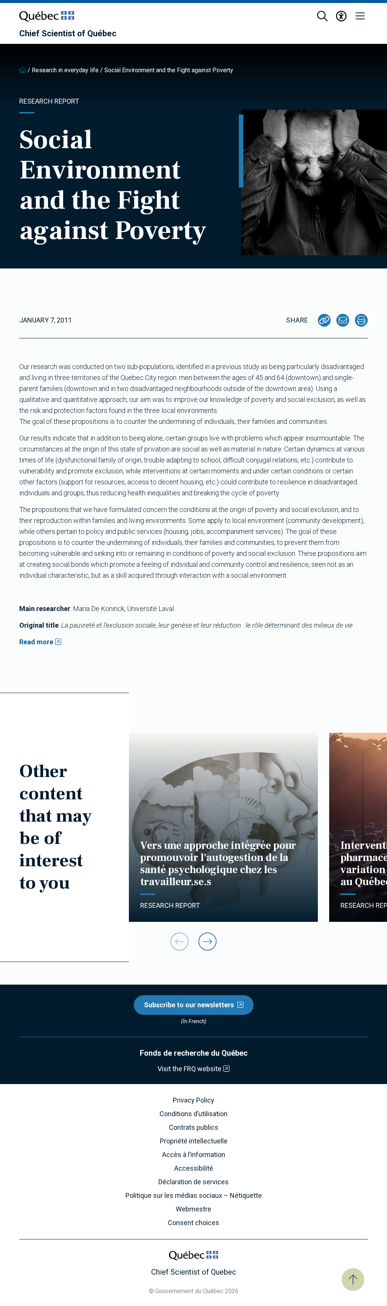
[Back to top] (353, 1279)
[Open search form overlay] (322, 16)
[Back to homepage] (22, 70)
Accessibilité (193, 1168)
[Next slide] (207, 941)
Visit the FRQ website (189, 1069)
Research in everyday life (65, 70)
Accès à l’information (193, 1155)
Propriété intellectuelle (194, 1141)
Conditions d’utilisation (193, 1114)
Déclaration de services (193, 1182)
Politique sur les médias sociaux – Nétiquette (193, 1196)
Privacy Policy (193, 1100)
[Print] (361, 320)
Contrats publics (193, 1128)
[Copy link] (324, 320)
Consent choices (193, 1223)
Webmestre (193, 1209)
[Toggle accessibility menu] (341, 16)
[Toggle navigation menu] (360, 16)
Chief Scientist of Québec (67, 33)
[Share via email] (342, 320)
